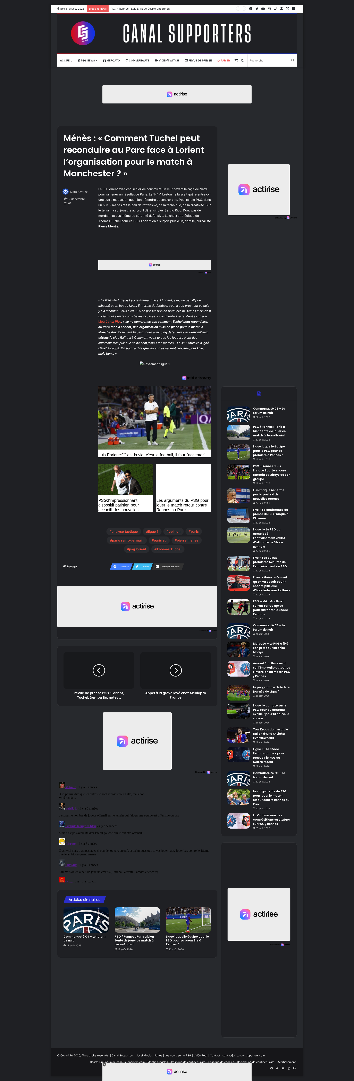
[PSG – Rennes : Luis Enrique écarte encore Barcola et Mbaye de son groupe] (238, 471)
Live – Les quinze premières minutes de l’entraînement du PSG (270, 562)
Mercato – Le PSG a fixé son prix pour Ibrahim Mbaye (270, 648)
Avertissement (286, 1062)
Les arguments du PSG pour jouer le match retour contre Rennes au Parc (271, 797)
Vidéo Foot (201, 1055)
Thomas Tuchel (169, 549)
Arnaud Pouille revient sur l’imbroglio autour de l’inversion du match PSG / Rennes (271, 669)
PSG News (87, 60)
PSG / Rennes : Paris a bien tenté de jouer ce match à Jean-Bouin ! (134, 940)
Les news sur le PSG (178, 1055)
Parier (225, 60)
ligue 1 (153, 531)
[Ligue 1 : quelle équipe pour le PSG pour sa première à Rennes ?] (188, 920)
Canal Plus (113, 322)
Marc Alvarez (79, 192)
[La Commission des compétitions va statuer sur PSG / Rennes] (238, 821)
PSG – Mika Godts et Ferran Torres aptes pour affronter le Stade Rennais (270, 607)
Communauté (138, 60)
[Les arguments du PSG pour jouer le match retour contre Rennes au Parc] (238, 797)
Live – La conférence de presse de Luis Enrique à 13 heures (270, 514)
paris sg (160, 540)
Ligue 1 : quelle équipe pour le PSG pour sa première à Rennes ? (187, 940)
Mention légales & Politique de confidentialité (176, 1062)
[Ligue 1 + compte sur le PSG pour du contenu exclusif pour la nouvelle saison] (238, 711)
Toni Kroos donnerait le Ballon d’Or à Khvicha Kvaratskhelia (270, 733)
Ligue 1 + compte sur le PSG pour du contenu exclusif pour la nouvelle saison (271, 711)
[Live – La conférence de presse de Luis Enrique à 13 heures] (238, 515)
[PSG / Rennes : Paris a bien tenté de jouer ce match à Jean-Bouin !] (137, 920)
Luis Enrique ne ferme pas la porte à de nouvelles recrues (268, 494)
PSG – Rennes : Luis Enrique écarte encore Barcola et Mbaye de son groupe (159, 8)
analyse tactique (125, 531)
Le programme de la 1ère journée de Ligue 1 (271, 689)
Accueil (66, 60)
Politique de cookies (221, 1062)
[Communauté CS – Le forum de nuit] (86, 920)
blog (101, 322)
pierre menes (188, 540)
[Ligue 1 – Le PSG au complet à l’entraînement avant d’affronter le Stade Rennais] (238, 535)
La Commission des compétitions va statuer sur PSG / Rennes (271, 819)
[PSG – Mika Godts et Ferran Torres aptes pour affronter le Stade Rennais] (238, 607)
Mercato (113, 60)
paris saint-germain (128, 540)
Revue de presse (200, 60)
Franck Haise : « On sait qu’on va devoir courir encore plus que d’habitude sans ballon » (271, 583)
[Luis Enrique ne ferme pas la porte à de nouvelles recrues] (238, 495)
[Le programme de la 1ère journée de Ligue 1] (238, 693)
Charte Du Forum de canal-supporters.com (117, 1062)
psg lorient (137, 549)
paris (195, 531)
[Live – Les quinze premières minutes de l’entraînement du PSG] (238, 563)
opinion (174, 531)
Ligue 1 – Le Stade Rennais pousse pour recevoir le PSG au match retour (268, 755)
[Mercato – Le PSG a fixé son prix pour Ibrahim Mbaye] (238, 649)
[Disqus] (137, 831)
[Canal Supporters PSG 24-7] (177, 33)
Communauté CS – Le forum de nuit (85, 938)
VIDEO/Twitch (168, 60)
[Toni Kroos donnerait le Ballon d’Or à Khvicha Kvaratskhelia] (238, 735)
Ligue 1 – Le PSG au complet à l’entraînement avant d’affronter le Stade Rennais (269, 538)
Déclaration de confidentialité (256, 1062)
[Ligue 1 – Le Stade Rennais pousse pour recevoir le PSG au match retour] (238, 754)
